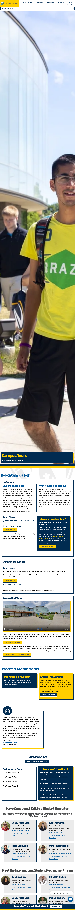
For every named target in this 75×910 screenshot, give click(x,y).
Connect (69, 5)
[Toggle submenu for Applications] (56, 2)
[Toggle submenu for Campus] (49, 5)
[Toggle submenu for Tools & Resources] (64, 5)
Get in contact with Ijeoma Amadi (21, 889)
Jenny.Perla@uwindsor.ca (20, 830)
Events (70, 2)
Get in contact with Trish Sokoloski (21, 858)
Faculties (40, 2)
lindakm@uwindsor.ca (56, 884)
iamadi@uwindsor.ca (18, 884)
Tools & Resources (57, 5)
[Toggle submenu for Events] (73, 2)
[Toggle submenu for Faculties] (44, 2)
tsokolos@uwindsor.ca (19, 853)
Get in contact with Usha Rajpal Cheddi (58, 858)
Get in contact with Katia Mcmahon (58, 837)
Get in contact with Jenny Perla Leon (21, 834)
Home (24, 2)
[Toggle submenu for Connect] (73, 5)
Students (61, 2)
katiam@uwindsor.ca (56, 832)
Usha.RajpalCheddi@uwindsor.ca (60, 853)
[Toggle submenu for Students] (65, 2)
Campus (45, 5)
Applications (50, 2)
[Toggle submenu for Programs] (35, 2)
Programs (30, 2)
